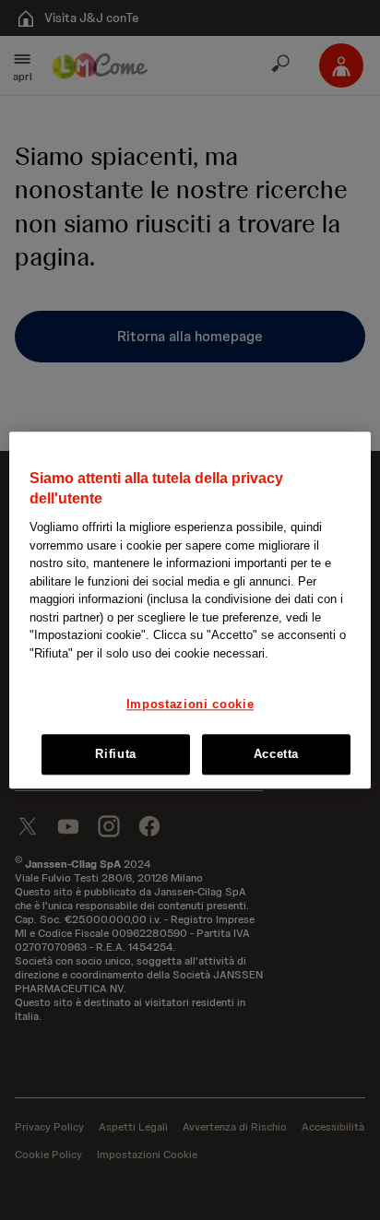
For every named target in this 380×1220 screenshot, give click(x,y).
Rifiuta (116, 754)
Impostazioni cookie (190, 705)
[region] (189, 610)
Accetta (277, 754)
